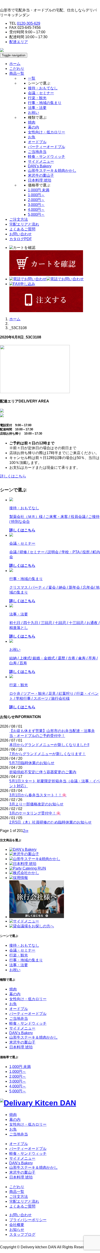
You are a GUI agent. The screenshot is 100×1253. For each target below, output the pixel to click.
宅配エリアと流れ (24, 224)
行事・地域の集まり (44, 103)
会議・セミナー (41, 93)
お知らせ (16, 1230)
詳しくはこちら (13, 476)
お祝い (33, 113)
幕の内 (33, 127)
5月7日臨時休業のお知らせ (31, 763)
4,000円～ (36, 210)
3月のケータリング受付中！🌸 (35, 813)
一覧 (31, 78)
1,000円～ (36, 195)
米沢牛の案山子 (41, 175)
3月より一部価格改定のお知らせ (36, 804)
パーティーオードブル (46, 147)
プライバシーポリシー (28, 1220)
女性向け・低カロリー (46, 132)
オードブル (37, 142)
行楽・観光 (37, 98)
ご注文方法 (18, 219)
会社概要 (16, 1225)
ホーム (14, 64)
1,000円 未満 (38, 190)
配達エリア (18, 42)
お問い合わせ (20, 234)
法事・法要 (37, 108)
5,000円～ (36, 214)
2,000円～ (36, 200)
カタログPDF (20, 239)
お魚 (31, 137)
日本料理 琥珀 (39, 180)
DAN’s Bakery (39, 166)
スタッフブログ (22, 1234)
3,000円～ (36, 205)
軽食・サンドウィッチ (46, 157)
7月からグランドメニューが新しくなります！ (47, 754)
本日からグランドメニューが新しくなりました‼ (49, 745)
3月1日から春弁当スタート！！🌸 (38, 795)
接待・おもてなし (43, 88)
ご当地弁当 (37, 152)
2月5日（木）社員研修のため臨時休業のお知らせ (50, 822)
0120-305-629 (28, 23)
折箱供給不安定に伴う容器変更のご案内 (42, 772)
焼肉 (31, 122)
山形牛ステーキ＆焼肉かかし (52, 170)
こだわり (16, 69)
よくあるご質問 (22, 229)
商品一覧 (16, 1192)
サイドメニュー (41, 161)
